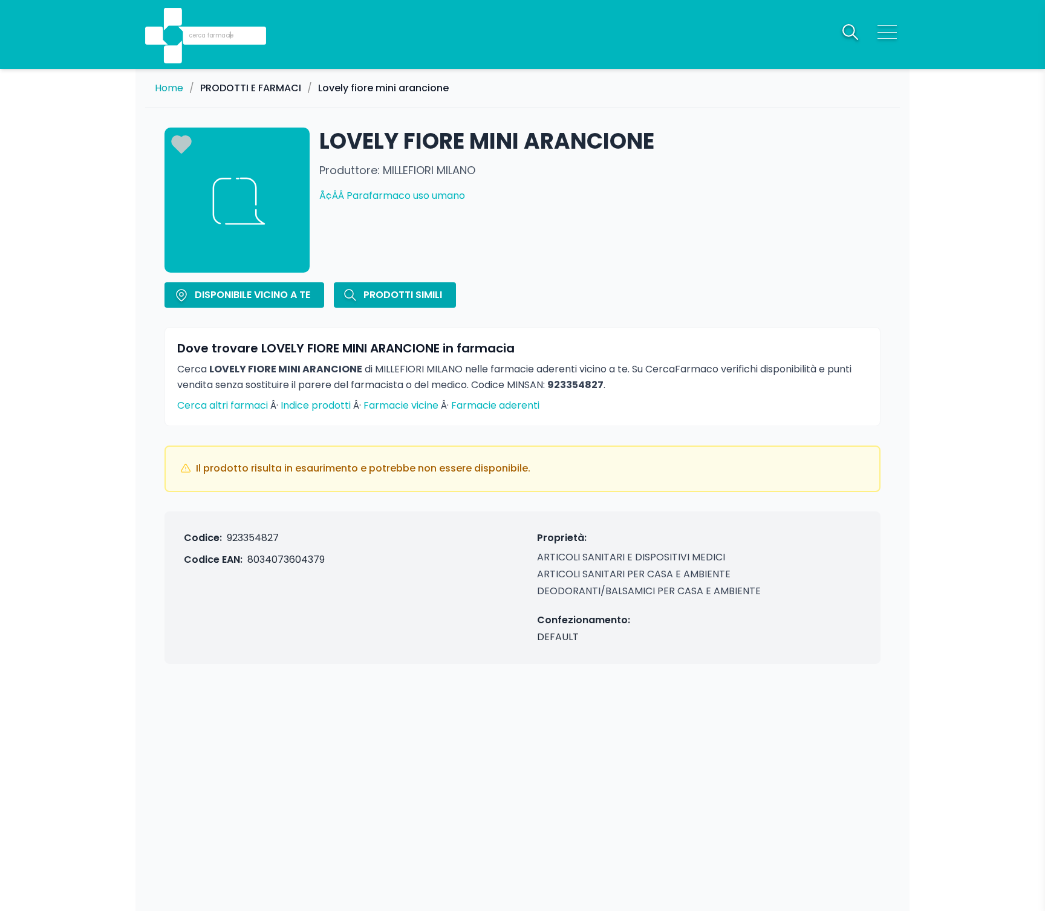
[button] (174, 18)
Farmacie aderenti (495, 405)
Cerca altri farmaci (222, 405)
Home (169, 88)
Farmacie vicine (400, 405)
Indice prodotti (316, 405)
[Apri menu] (887, 32)
